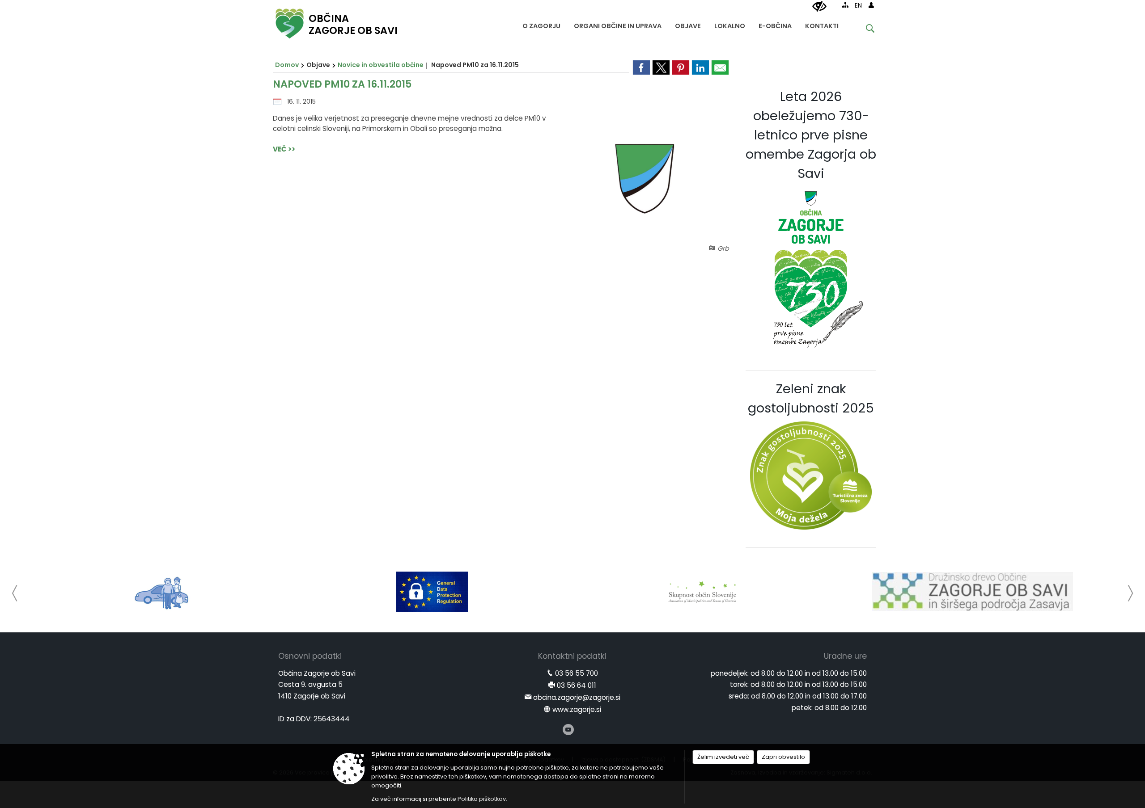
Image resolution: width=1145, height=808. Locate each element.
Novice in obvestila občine (381, 64)
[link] (641, 67)
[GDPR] (432, 592)
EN (858, 5)
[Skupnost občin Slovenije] (702, 592)
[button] (15, 593)
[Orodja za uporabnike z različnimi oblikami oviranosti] (819, 6)
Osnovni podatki (310, 656)
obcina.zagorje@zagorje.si (576, 697)
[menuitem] (541, 24)
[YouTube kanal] (568, 729)
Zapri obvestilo (783, 757)
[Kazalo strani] (845, 5)
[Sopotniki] (162, 592)
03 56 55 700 (576, 673)
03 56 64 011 (576, 685)
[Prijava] (871, 5)
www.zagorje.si (576, 709)
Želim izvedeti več (723, 757)
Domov (287, 64)
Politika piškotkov (482, 799)
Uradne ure (845, 656)
